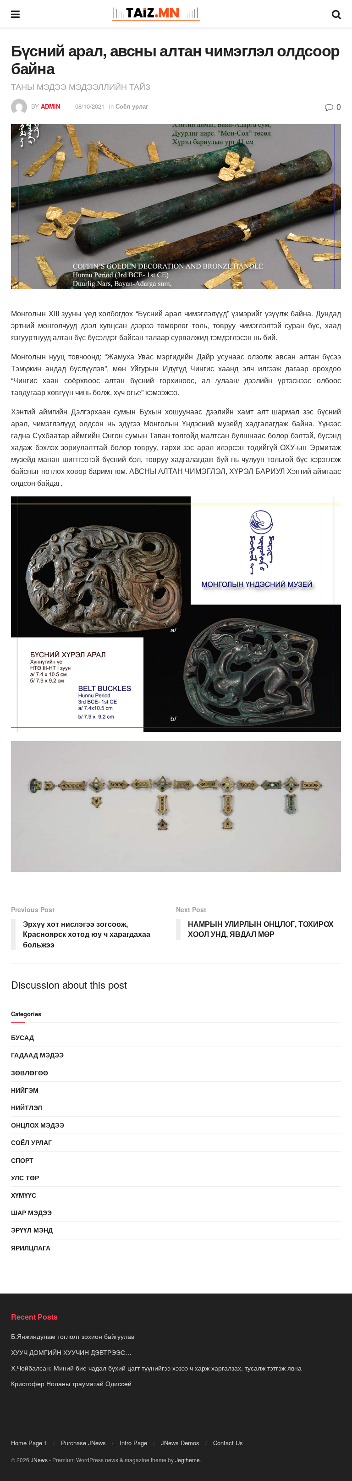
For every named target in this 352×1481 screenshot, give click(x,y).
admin (50, 106)
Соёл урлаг (132, 106)
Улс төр (25, 1177)
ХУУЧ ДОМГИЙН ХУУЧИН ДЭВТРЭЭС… (71, 1352)
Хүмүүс (23, 1195)
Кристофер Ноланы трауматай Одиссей (71, 1383)
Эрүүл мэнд (32, 1229)
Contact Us (228, 1442)
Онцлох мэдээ (37, 1124)
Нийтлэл (26, 1107)
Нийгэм (24, 1090)
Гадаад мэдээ (37, 1054)
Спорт (22, 1160)
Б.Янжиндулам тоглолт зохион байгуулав (72, 1336)
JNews (39, 1460)
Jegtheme (187, 1460)
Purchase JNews (83, 1442)
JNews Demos (180, 1442)
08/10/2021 (89, 106)
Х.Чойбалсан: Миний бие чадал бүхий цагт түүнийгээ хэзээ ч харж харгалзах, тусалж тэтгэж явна (156, 1367)
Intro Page (133, 1442)
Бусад (22, 1037)
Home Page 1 (29, 1442)
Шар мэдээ (31, 1212)
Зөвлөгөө (29, 1072)
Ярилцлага (30, 1247)
